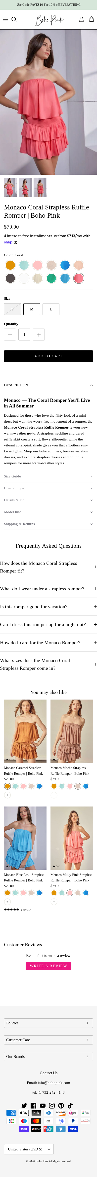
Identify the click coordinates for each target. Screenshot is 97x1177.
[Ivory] (37, 278)
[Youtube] (43, 1106)
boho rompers (50, 451)
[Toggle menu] (5, 19)
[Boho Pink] (48, 19)
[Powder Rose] (78, 265)
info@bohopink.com (54, 1083)
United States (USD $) (25, 1149)
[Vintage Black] (10, 278)
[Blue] (65, 278)
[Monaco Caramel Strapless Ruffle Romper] (25, 731)
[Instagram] (52, 1106)
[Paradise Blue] (65, 265)
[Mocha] (51, 265)
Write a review (48, 966)
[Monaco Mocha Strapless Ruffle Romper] (71, 731)
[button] (48, 385)
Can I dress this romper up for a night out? (43, 624)
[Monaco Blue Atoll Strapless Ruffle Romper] (25, 838)
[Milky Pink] (37, 265)
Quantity (11, 324)
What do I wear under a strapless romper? (42, 588)
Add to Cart (48, 356)
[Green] (51, 278)
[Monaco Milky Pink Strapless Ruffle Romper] (71, 838)
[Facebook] (33, 1106)
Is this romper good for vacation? (33, 606)
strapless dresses (49, 457)
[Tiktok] (70, 1106)
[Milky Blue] (24, 265)
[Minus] (10, 334)
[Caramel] (10, 265)
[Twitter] (24, 1106)
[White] (24, 278)
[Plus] (39, 334)
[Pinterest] (61, 1106)
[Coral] (78, 278)
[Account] (80, 19)
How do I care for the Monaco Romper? (40, 642)
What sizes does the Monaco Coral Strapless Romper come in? (35, 664)
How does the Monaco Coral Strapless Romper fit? (38, 567)
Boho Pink (42, 1161)
